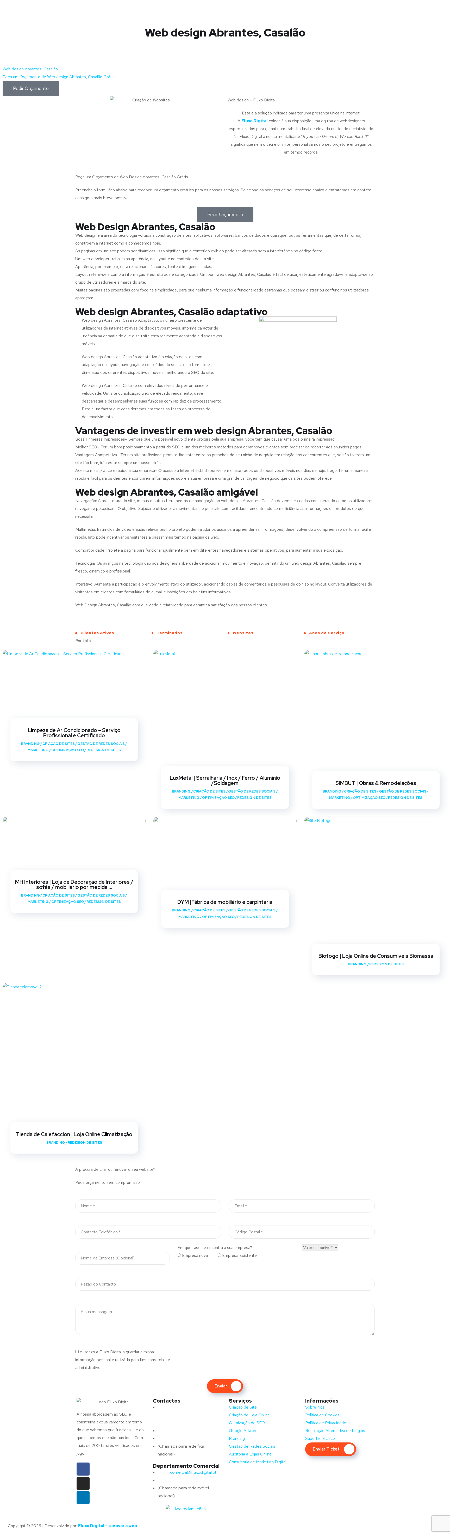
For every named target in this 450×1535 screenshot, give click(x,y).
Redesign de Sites (103, 750)
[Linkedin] (83, 1497)
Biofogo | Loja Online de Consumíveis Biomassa (375, 956)
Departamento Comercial (186, 1466)
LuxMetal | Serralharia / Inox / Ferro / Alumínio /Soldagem (225, 781)
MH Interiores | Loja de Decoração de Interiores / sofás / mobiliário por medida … (74, 885)
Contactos (166, 1400)
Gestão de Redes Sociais (101, 743)
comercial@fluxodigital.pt (188, 1472)
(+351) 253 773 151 (185, 1438)
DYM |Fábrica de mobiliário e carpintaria (224, 902)
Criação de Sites (58, 743)
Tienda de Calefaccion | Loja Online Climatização (74, 1134)
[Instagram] (83, 1483)
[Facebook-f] (83, 1469)
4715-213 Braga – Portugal (182, 1423)
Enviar (221, 1386)
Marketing (38, 750)
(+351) (174, 1480)
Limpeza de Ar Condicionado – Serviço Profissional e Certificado (74, 733)
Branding (30, 743)
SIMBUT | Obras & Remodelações (375, 783)
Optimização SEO (67, 750)
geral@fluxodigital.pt (183, 1430)
